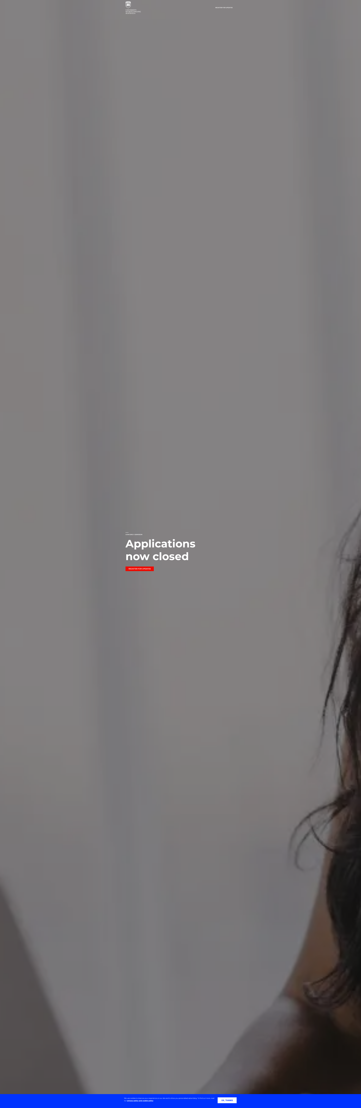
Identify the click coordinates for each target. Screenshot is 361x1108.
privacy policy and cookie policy (140, 1101)
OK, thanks (227, 1100)
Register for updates (224, 7)
